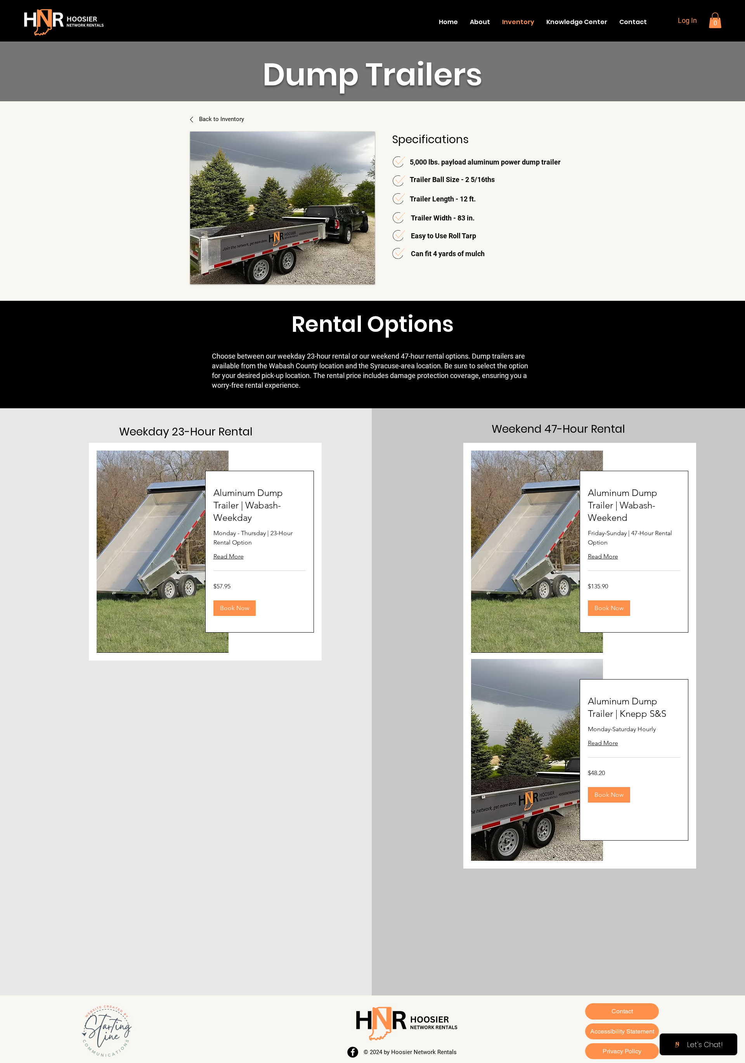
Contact (622, 1011)
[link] (259, 505)
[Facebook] (352, 1052)
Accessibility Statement (622, 1031)
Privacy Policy (622, 1051)
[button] (715, 20)
